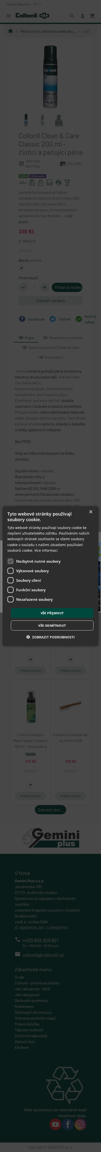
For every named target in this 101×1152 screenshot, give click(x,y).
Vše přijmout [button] (52, 613)
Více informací (46, 550)
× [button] (90, 512)
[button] (50, 637)
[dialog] (50, 576)
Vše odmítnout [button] (52, 625)
